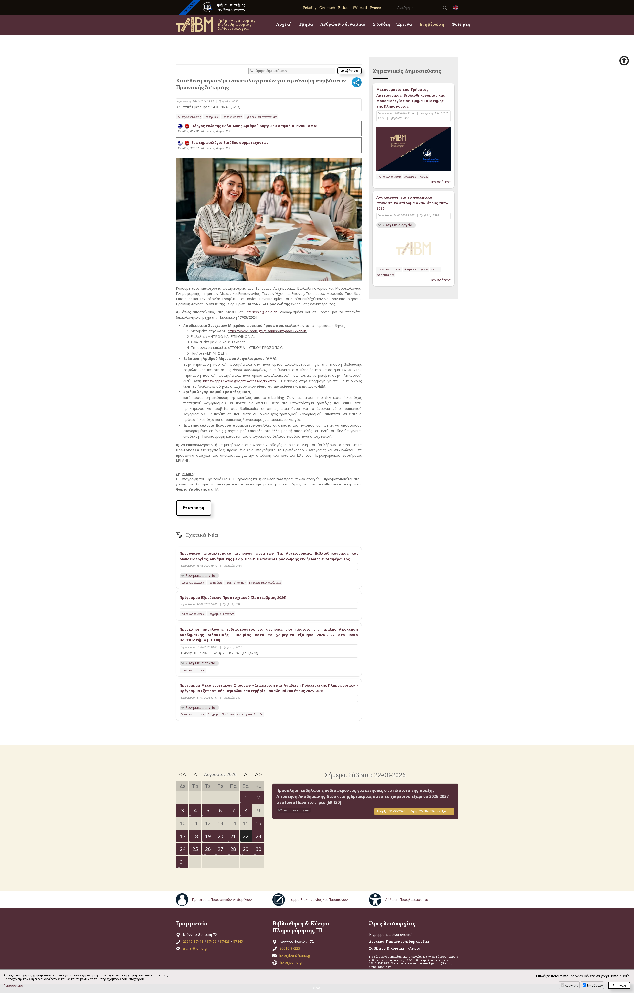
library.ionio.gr (291, 962)
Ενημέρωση (432, 25)
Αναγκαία (571, 985)
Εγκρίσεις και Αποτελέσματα (261, 117)
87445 (238, 941)
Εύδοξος (309, 8)
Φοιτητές (460, 25)
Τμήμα (306, 25)
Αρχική (283, 25)
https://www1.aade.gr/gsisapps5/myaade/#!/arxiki (267, 331)
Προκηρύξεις (211, 117)
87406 (212, 941)
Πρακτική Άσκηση (232, 117)
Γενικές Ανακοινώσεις (189, 117)
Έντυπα (375, 8)
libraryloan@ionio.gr (295, 955)
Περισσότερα (440, 181)
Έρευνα (404, 25)
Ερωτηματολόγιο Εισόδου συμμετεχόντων (229, 142)
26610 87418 (193, 941)
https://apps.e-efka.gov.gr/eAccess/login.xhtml (240, 381)
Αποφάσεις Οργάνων (416, 176)
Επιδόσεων (595, 985)
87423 (225, 941)
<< (182, 774)
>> (258, 774)
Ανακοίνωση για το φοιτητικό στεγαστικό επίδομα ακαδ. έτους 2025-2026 (412, 203)
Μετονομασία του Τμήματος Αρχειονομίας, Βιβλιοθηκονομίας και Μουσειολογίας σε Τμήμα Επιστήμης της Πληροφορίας (410, 97)
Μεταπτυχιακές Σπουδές (250, 714)
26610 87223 (289, 948)
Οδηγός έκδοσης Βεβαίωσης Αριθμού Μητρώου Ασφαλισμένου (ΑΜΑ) (253, 125)
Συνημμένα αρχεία (200, 575)
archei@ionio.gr (195, 948)
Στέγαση (435, 269)
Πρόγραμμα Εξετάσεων (221, 614)
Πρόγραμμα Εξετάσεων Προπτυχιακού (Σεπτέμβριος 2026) (233, 597)
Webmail (360, 8)
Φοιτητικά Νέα (385, 275)
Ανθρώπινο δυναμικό (342, 25)
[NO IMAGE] (413, 247)
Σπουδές (381, 25)
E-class (343, 8)
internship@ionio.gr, (263, 312)
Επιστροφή (193, 508)
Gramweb (327, 8)
